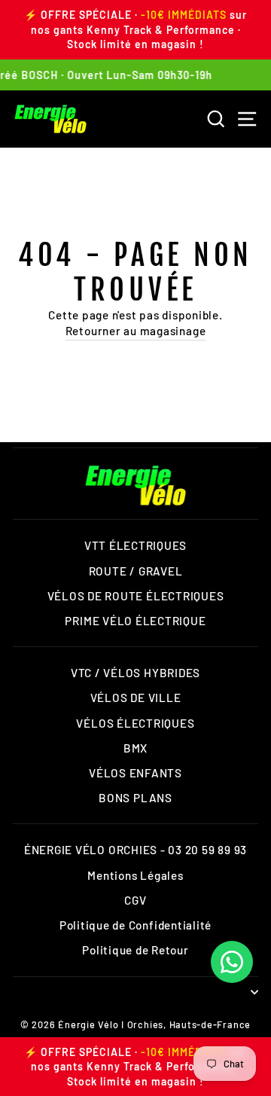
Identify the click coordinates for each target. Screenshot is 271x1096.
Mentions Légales (135, 875)
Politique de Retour (135, 950)
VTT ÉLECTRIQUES (135, 545)
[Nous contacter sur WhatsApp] (232, 962)
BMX (135, 748)
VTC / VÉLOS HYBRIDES (135, 672)
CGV (135, 900)
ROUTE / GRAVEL (136, 571)
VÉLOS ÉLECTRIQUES (135, 723)
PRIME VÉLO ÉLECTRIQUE (135, 620)
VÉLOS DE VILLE (135, 697)
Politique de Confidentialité (135, 925)
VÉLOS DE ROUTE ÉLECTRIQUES (135, 596)
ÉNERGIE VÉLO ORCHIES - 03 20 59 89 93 (135, 849)
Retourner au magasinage (135, 330)
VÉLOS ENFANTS (135, 773)
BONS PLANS (135, 797)
